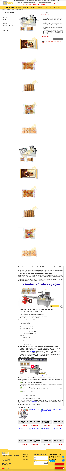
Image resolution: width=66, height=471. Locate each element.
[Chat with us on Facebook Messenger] (63, 457)
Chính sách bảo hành (52, 459)
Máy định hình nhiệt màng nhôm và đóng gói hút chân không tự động (46, 422)
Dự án (51, 7)
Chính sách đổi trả (52, 457)
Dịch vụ (47, 7)
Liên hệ (59, 7)
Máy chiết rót (33, 7)
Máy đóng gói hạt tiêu (46, 440)
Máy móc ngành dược (7, 28)
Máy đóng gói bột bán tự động (35, 441)
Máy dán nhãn (26, 7)
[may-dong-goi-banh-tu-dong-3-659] (29, 88)
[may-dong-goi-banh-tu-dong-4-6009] (29, 110)
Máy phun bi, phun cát (7, 33)
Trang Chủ (8, 7)
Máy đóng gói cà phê (58, 440)
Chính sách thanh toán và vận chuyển (55, 454)
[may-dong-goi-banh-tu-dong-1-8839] (29, 22)
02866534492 (9, 459)
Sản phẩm (8, 9)
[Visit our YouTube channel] (3, 468)
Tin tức (54, 7)
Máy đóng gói (18, 7)
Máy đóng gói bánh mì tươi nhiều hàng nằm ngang (37, 375)
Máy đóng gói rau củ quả (35, 421)
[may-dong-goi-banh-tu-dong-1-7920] (29, 44)
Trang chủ (4, 9)
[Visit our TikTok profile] (9, 468)
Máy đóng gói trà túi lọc (58, 421)
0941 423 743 (47, 39)
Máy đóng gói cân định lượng (23, 422)
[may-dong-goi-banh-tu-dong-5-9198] (29, 131)
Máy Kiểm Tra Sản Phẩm (8, 25)
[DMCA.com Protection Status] (56, 461)
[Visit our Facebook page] (5, 468)
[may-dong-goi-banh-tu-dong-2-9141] (29, 66)
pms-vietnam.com (9, 463)
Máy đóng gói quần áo (23, 440)
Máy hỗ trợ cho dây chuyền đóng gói (9, 23)
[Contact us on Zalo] (63, 460)
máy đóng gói (14, 9)
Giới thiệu (12, 7)
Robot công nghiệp (7, 30)
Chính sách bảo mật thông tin (54, 456)
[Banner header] (34, 3)
